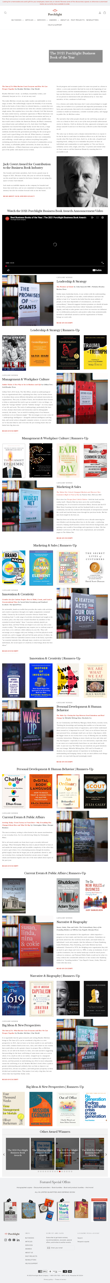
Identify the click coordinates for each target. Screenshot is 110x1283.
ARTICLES (29, 20)
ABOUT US (64, 20)
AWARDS (53, 20)
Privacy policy (48, 1279)
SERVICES (41, 20)
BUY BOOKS (16, 20)
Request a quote (83, 1241)
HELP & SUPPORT (55, 25)
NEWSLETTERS (92, 20)
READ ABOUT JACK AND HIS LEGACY (19, 196)
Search (80, 1238)
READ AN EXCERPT (65, 323)
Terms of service (60, 1279)
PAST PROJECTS (78, 20)
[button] (4, 1154)
